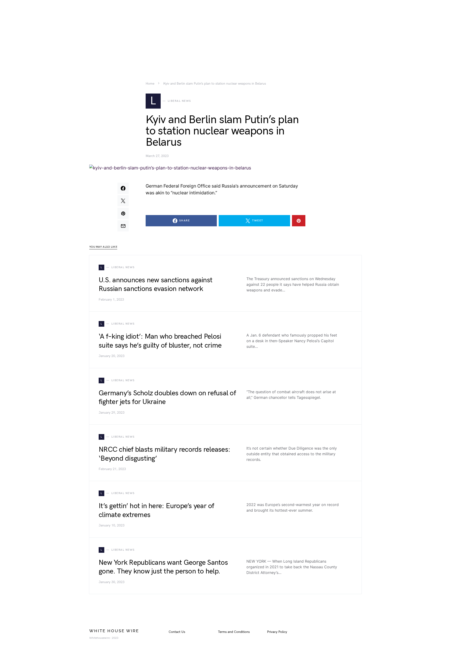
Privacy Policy (277, 632)
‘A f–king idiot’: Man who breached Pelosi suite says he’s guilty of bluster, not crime (160, 341)
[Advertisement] (225, 33)
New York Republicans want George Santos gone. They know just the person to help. (163, 567)
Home (150, 84)
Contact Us (177, 632)
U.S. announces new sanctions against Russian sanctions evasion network (155, 284)
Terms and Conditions (234, 632)
